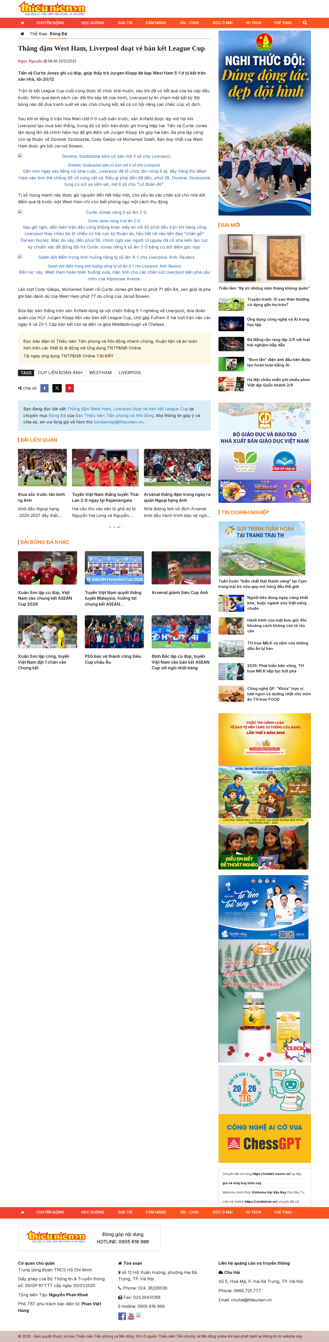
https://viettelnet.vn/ (261, 1202)
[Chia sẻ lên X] (57, 388)
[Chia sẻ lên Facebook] (44, 388)
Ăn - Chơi (189, 23)
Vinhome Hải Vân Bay (269, 1192)
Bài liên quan (39, 440)
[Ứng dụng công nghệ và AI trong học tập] (231, 323)
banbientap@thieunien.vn (118, 421)
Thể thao (283, 23)
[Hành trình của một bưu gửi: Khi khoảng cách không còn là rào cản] (231, 625)
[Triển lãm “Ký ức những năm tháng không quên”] (261, 258)
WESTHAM (100, 372)
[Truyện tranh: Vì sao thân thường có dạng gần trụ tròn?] (231, 303)
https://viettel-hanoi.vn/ (271, 1174)
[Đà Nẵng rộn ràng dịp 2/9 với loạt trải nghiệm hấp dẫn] (231, 343)
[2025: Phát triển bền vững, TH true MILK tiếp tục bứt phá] (231, 671)
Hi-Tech (253, 23)
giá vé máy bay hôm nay (242, 1183)
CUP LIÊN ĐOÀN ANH (60, 372)
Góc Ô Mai (223, 23)
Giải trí (125, 23)
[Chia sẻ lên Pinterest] (70, 388)
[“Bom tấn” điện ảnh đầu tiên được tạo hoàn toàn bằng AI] (231, 363)
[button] (305, 22)
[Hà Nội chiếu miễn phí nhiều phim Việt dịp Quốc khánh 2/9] (231, 383)
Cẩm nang (155, 23)
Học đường (92, 23)
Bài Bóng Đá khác (45, 542)
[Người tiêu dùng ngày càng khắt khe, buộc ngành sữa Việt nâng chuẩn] (231, 602)
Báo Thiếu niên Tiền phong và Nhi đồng (114, 415)
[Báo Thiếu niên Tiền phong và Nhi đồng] (51, 8)
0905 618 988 (133, 1241)
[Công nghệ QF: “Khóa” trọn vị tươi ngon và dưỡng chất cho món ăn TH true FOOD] (231, 693)
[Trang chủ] (22, 34)
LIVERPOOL (130, 372)
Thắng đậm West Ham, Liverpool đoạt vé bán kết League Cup (127, 408)
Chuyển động (50, 23)
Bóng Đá (58, 33)
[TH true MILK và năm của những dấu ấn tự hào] (231, 648)
